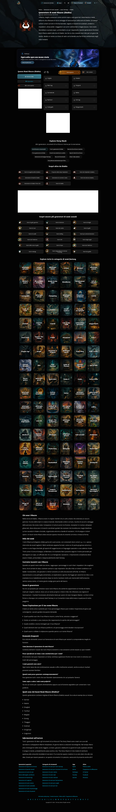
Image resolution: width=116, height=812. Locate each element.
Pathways (75, 772)
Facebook (85, 775)
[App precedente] (93, 51)
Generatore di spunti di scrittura (28, 766)
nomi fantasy (64, 9)
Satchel (75, 777)
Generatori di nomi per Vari (50, 786)
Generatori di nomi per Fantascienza (52, 780)
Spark (74, 766)
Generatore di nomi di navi (26, 772)
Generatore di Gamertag (25, 777)
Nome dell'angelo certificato (26, 775)
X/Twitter (85, 772)
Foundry (75, 775)
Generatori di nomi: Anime (49, 772)
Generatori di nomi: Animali (50, 777)
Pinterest (85, 777)
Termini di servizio (54, 796)
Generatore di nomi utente (26, 783)
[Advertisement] (30, 99)
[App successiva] (96, 51)
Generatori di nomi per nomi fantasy (52, 766)
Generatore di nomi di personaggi (28, 788)
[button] (29, 76)
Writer (74, 769)
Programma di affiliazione (90, 769)
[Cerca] (64, 3)
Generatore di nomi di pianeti (27, 791)
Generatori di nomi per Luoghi (50, 783)
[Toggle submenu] (99, 3)
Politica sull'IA (86, 766)
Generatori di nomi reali (49, 775)
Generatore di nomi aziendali (27, 786)
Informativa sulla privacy (43, 796)
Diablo (71, 9)
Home (40, 9)
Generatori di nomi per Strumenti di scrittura (55, 769)
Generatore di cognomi (25, 780)
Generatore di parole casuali (26, 769)
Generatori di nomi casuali (51, 9)
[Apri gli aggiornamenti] (68, 3)
